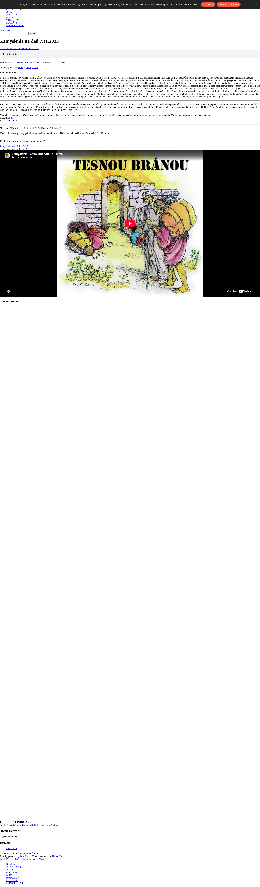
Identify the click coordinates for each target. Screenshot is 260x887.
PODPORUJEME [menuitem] (15, 883)
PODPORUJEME (15, 25)
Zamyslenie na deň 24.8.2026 (14, 736)
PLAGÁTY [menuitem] (12, 880)
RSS (28, 67)
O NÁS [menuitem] (9, 869)
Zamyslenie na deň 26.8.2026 (14, 725)
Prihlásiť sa (11, 848)
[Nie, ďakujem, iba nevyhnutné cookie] (256, 4)
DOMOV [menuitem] (10, 864)
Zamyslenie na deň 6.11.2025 (14, 146)
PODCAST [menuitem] (11, 872)
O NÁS (9, 12)
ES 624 (10, 384)
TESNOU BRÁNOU (28, 853)
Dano (36, 48)
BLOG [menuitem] (9, 875)
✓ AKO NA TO (14, 9)
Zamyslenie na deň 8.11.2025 (14, 149)
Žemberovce (35, 407)
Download (35, 62)
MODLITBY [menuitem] (12, 877)
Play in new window (18, 62)
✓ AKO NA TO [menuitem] (14, 867)
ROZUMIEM (208, 4)
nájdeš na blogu (86, 452)
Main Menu (5, 30)
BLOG (9, 17)
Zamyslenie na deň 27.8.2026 (14, 719)
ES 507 (10, 117)
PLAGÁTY (12, 23)
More (35, 67)
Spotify (21, 67)
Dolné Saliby (35, 141)
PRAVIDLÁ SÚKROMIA (228, 4)
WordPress (25, 856)
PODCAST (11, 14)
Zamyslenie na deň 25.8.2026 (14, 730)
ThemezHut (57, 856)
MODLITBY (12, 20)
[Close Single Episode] (24, 326)
